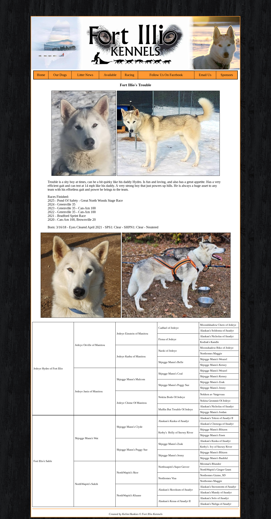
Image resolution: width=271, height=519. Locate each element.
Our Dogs (60, 75)
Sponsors (227, 75)
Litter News (85, 75)
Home (41, 75)
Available (110, 75)
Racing (129, 75)
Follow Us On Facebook (166, 75)
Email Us (205, 75)
